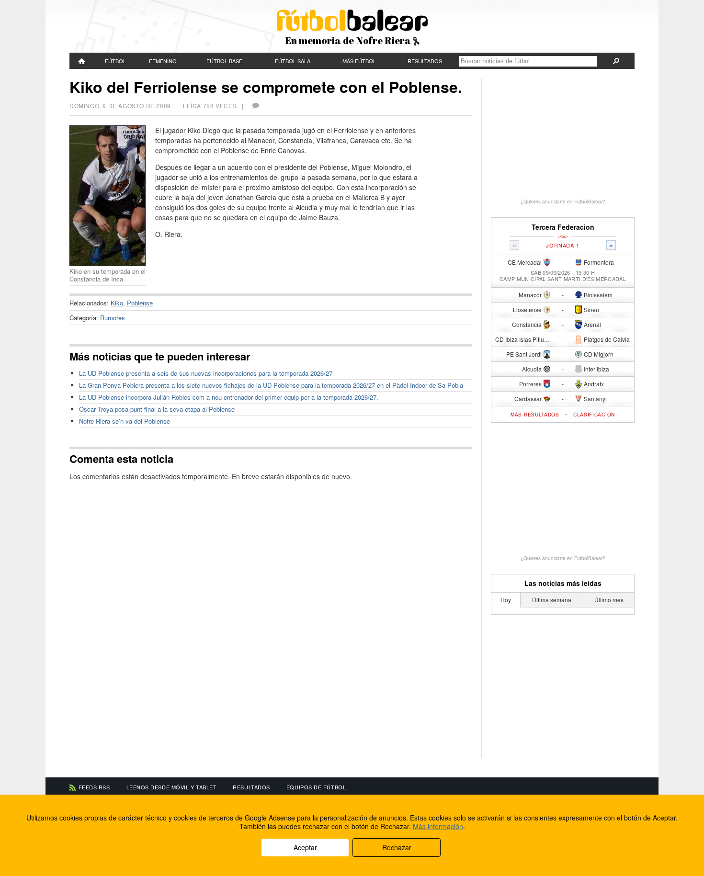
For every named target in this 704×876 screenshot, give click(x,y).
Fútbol (115, 61)
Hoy (505, 599)
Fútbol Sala (292, 61)
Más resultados (535, 414)
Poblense (140, 302)
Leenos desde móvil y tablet (171, 787)
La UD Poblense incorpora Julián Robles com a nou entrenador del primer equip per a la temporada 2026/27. (228, 397)
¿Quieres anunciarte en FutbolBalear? (563, 201)
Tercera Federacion (563, 227)
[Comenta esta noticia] (255, 105)
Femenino (163, 61)
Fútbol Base (224, 61)
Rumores (112, 317)
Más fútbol (359, 61)
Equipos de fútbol (316, 787)
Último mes (609, 599)
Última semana (551, 599)
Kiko (117, 302)
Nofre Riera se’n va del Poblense (124, 421)
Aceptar (305, 847)
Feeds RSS (94, 787)
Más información (438, 826)
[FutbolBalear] (81, 61)
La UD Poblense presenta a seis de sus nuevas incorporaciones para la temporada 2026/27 (205, 373)
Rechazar (396, 847)
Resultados (425, 61)
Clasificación (594, 414)
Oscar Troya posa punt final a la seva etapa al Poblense (157, 409)
